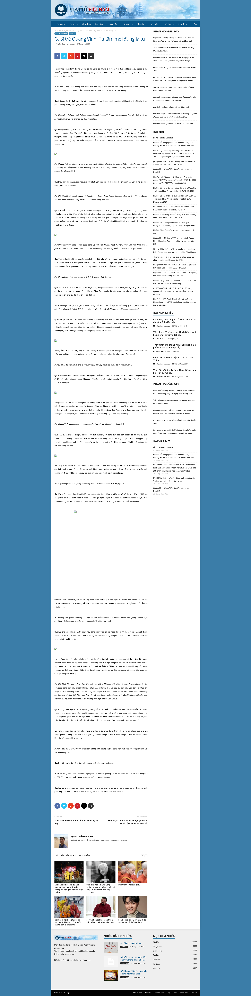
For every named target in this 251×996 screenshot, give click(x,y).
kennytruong (158, 67)
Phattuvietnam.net (161, 326)
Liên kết (194, 993)
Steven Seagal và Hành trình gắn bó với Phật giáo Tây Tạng (100, 921)
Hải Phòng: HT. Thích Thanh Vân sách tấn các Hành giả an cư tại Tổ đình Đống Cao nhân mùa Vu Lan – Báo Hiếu (174, 302)
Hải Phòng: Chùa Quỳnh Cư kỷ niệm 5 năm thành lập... (133, 972)
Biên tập (148, 993)
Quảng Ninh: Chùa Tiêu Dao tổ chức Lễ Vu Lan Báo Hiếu (173, 170)
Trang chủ (61, 24)
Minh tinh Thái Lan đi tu (129, 884)
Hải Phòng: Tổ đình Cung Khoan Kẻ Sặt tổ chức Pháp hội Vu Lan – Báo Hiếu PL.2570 (173, 208)
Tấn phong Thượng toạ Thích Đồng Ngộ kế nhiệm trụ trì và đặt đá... (174, 333)
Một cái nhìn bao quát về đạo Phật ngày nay (76, 822)
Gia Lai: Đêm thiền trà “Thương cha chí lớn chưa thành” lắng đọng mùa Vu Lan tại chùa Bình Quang (174, 250)
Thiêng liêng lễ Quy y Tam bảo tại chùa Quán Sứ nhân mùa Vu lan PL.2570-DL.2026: (173, 258)
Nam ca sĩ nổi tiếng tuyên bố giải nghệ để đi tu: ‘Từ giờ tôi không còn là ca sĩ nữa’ (67, 922)
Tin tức (73, 24)
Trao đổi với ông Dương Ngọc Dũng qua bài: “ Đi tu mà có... (174, 371)
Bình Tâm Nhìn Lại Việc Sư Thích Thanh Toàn (173, 359)
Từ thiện (156, 964)
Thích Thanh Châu (160, 87)
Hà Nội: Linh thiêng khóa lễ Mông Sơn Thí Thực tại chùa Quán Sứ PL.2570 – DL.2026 (174, 216)
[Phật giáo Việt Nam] (125, 9)
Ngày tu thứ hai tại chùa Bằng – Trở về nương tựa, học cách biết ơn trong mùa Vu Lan (175, 274)
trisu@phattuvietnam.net (80, 960)
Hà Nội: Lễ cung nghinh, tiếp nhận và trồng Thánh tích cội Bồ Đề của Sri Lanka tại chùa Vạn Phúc (174, 144)
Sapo (68, 993)
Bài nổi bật (157, 951)
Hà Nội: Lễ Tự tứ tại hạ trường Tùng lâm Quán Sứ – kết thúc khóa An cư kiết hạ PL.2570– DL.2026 (174, 189)
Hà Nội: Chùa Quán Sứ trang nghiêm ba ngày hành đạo (174, 231)
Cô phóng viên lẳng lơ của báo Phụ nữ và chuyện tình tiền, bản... (175, 321)
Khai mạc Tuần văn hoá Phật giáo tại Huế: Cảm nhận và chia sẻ (127, 822)
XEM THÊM (84, 855)
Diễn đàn (113, 24)
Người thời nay (69, 31)
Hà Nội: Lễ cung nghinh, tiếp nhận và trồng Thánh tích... (133, 958)
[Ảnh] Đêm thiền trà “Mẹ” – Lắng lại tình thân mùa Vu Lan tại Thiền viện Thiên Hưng (174, 163)
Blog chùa (86, 24)
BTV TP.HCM (158, 338)
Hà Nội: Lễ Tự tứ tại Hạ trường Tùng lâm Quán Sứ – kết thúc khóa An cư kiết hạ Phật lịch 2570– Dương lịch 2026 (174, 199)
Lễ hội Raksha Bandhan (163, 138)
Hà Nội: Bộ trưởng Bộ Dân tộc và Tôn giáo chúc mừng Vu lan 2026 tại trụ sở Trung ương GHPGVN (174, 224)
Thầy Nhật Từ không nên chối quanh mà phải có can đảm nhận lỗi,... (174, 346)
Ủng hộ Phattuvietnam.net (177, 993)
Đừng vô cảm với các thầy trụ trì (176, 107)
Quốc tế (156, 959)
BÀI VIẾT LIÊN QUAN (66, 855)
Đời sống (99, 24)
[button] (195, 24)
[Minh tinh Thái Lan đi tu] (132, 872)
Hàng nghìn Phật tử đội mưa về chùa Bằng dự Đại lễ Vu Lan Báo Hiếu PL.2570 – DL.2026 (174, 266)
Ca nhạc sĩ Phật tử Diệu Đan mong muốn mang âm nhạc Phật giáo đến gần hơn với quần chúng (69, 888)
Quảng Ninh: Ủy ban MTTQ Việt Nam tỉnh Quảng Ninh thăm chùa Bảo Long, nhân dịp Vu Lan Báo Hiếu (173, 241)
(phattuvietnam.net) (66, 44)
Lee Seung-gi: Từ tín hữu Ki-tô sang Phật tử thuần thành (132, 921)
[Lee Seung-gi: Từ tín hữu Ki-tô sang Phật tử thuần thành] (132, 907)
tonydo (156, 57)
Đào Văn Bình (159, 351)
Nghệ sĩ (79, 31)
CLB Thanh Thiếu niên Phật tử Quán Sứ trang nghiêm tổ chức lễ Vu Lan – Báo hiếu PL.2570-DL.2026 (173, 291)
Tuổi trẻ (127, 24)
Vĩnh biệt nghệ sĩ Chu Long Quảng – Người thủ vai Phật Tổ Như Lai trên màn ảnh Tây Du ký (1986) (100, 888)
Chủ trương (137, 993)
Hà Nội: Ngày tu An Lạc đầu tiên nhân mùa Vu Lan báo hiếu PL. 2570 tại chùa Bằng (174, 282)
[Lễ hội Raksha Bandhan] (111, 947)
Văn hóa (154, 24)
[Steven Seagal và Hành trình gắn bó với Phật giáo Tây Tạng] (100, 907)
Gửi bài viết (159, 993)
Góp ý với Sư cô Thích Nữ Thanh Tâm (178, 123)
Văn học (168, 24)
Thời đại (140, 24)
